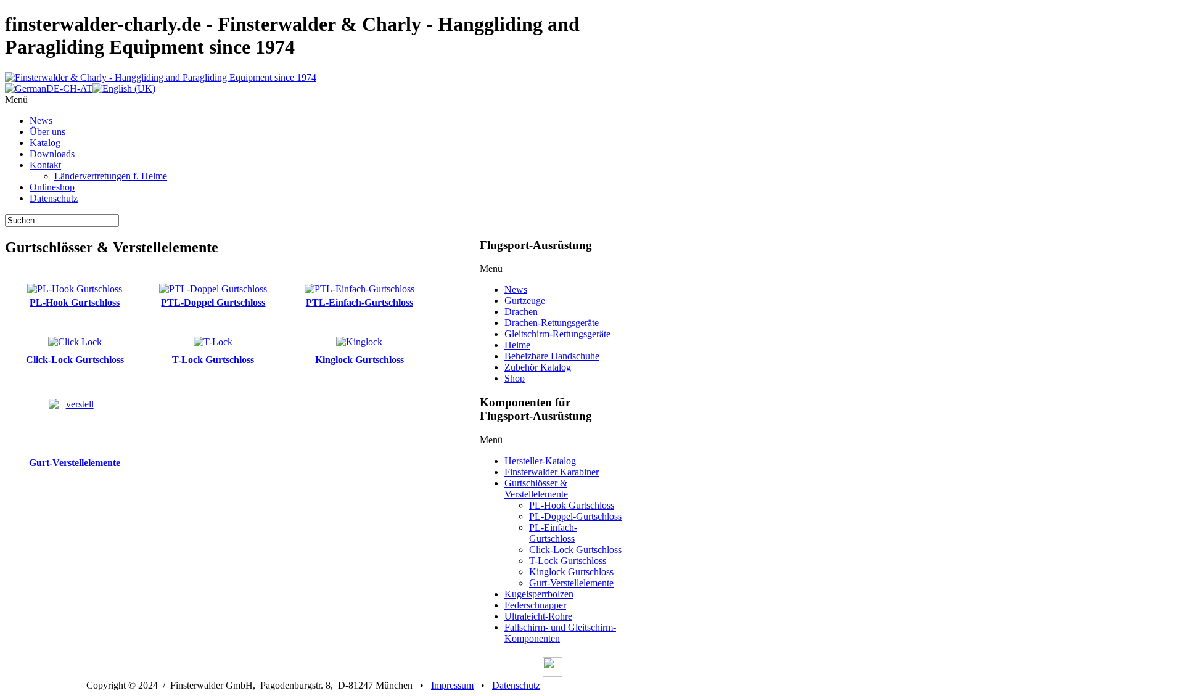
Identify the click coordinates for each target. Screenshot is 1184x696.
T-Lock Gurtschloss (213, 359)
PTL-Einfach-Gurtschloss (359, 302)
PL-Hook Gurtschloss (75, 302)
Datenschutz (516, 685)
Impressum (452, 685)
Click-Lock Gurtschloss (75, 359)
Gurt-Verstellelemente (74, 462)
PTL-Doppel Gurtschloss (213, 302)
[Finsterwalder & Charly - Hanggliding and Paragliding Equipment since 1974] (160, 77)
